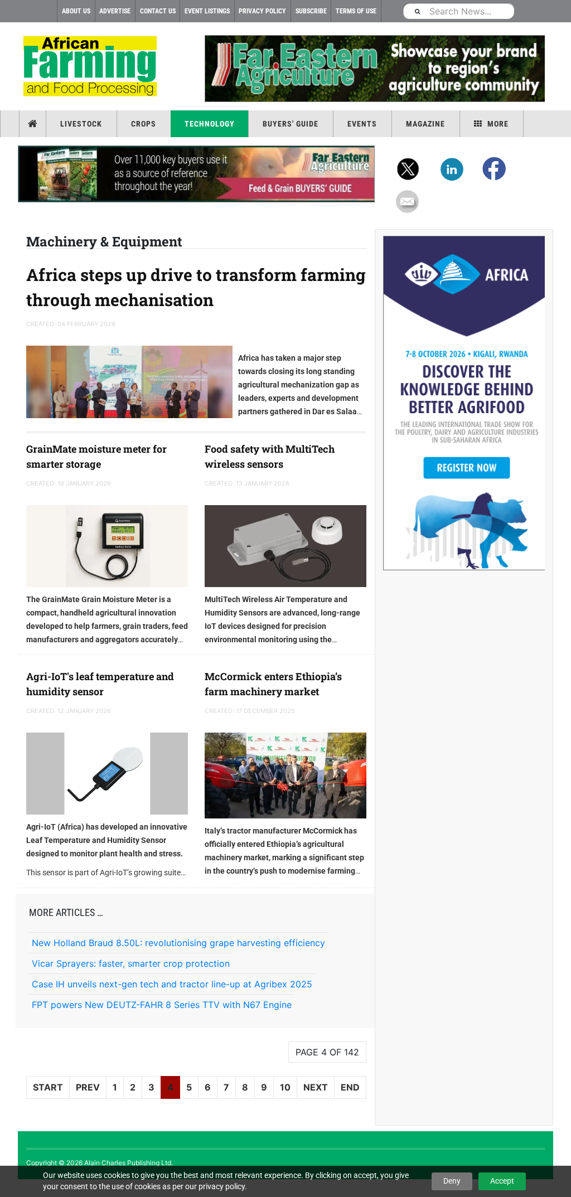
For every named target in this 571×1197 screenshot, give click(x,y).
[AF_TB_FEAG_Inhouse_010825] (375, 68)
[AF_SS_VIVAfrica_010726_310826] (464, 403)
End (350, 1087)
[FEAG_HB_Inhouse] (196, 174)
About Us (76, 11)
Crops (143, 123)
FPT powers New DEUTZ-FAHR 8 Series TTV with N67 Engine (162, 1004)
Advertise (114, 11)
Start (48, 1087)
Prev (88, 1087)
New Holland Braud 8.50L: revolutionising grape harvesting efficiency (178, 942)
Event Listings (207, 11)
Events (362, 123)
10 (285, 1087)
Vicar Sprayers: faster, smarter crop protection (131, 963)
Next (315, 1087)
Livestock (81, 123)
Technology (210, 123)
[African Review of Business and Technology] (92, 67)
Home (34, 123)
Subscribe (311, 11)
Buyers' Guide (290, 123)
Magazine (425, 123)
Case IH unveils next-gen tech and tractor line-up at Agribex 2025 (172, 984)
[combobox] (458, 11)
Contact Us (158, 11)
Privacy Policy (262, 11)
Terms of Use (356, 11)
